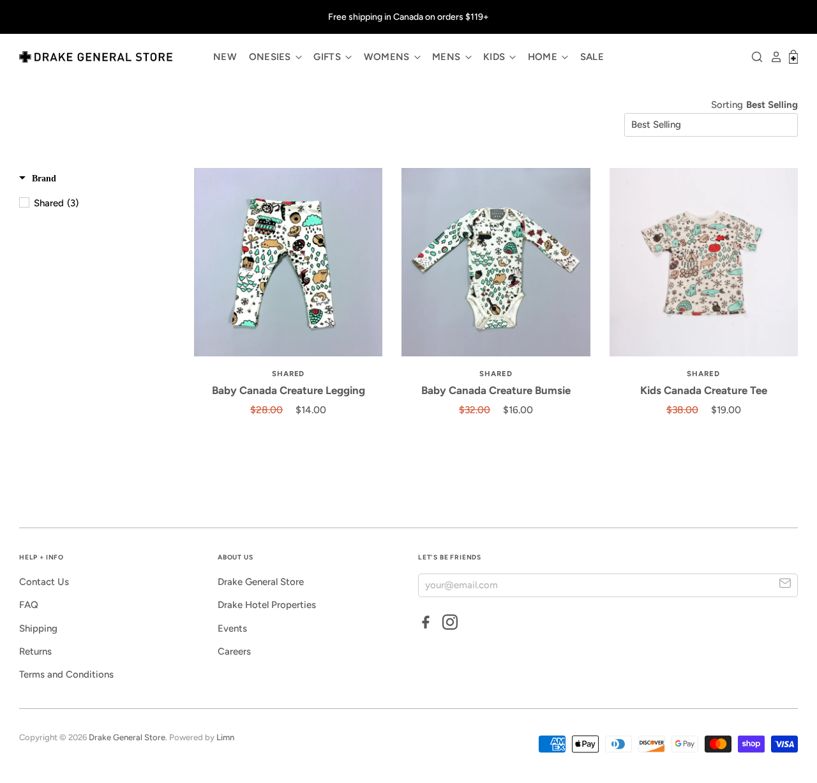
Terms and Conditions (66, 674)
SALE (592, 57)
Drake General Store (261, 582)
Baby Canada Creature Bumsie (496, 390)
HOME (544, 57)
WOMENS (388, 57)
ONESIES (271, 57)
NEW (225, 57)
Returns (35, 651)
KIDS (495, 57)
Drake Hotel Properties (267, 605)
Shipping (38, 628)
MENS (447, 57)
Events (232, 628)
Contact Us (44, 582)
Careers (234, 651)
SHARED (288, 373)
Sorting (727, 104)
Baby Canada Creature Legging (288, 390)
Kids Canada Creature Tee (703, 390)
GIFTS (328, 57)
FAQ (28, 605)
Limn (225, 737)
